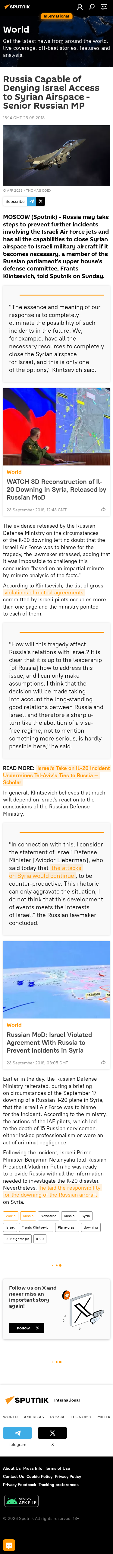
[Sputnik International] (18, 9)
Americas (34, 1416)
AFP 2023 (15, 190)
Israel (10, 1227)
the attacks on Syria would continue (46, 871)
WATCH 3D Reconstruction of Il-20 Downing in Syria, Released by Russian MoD (56, 489)
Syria (86, 1215)
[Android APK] (21, 1501)
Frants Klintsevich (36, 1227)
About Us (12, 1468)
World (14, 472)
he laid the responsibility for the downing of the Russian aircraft (52, 1191)
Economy (81, 1416)
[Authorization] (80, 7)
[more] (103, 509)
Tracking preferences (59, 1484)
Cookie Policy (39, 1476)
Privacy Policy (68, 1476)
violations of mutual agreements (44, 592)
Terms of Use (57, 1468)
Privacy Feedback (19, 1484)
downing (91, 1227)
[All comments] (9, 1545)
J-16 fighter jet (17, 1238)
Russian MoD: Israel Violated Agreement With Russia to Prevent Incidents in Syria (49, 1042)
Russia (28, 1215)
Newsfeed (49, 1215)
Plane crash (67, 1227)
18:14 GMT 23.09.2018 (24, 117)
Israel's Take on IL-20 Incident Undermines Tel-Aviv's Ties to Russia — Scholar (57, 775)
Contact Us (13, 1476)
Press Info (32, 1468)
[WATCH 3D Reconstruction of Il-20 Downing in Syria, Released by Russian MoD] (56, 426)
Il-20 (40, 1238)
